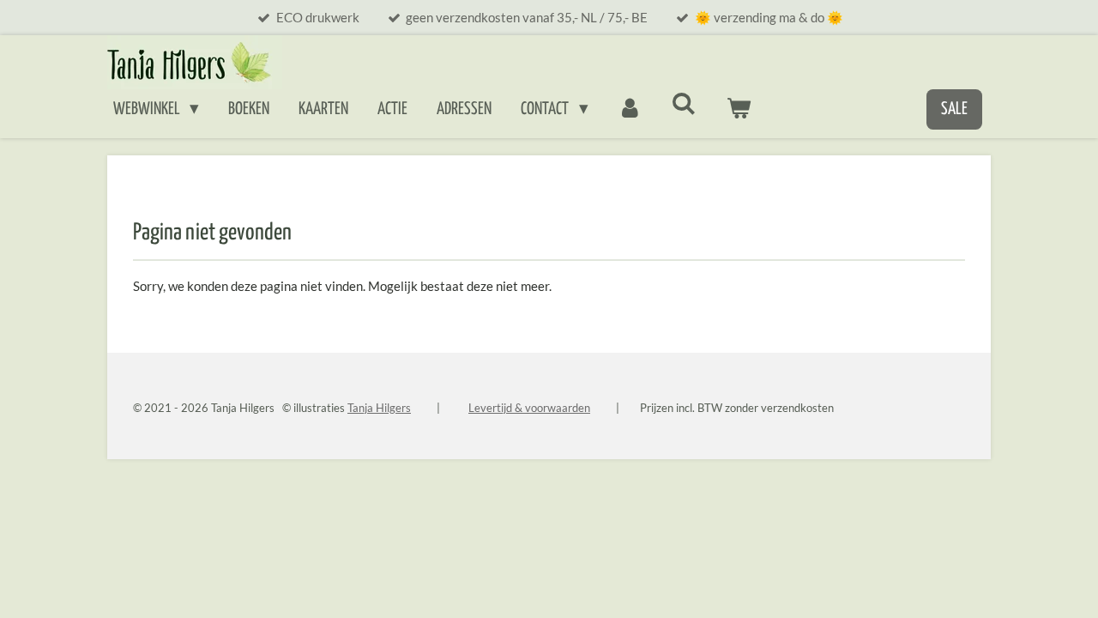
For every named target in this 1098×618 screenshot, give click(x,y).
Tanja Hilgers (379, 408)
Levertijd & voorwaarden (529, 408)
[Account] (630, 109)
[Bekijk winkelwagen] (739, 109)
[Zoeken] (684, 104)
